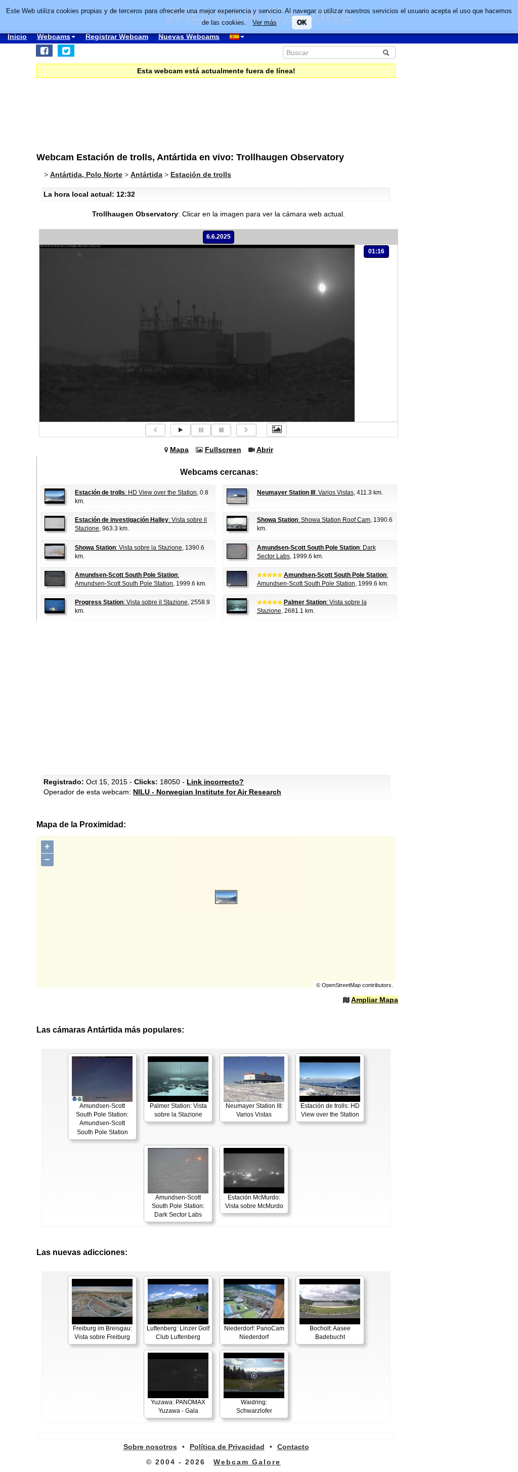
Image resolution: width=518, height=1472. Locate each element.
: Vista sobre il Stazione (131, 602)
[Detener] (221, 430)
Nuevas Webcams (189, 36)
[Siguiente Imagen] (246, 430)
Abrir (264, 449)
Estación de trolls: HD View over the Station (330, 1110)
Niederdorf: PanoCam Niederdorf (254, 1333)
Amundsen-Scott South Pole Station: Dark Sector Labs (178, 1206)
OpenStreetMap (341, 985)
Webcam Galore (247, 1462)
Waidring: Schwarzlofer (254, 1406)
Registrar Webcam (116, 36)
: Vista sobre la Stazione (128, 547)
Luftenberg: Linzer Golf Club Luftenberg (178, 1333)
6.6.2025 (218, 236)
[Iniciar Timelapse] (180, 430)
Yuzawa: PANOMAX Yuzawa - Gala (178, 1406)
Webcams (53, 36)
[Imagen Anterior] (155, 430)
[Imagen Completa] (277, 430)
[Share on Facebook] (44, 50)
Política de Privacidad (227, 1447)
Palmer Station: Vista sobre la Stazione (178, 1110)
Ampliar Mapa (374, 1000)
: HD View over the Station (136, 492)
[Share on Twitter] (66, 50)
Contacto (293, 1447)
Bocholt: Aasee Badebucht (330, 1333)
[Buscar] (386, 53)
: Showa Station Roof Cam (313, 519)
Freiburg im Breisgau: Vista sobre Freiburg (102, 1333)
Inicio (17, 36)
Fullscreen (223, 449)
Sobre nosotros (150, 1447)
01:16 (376, 251)
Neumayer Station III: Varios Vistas (254, 1110)
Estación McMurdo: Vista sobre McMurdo (254, 1202)
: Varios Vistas (305, 492)
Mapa (179, 449)
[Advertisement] (218, 696)
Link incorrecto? (215, 782)
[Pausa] (201, 430)
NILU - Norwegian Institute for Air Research (207, 792)
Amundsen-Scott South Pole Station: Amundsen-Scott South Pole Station (102, 1118)
